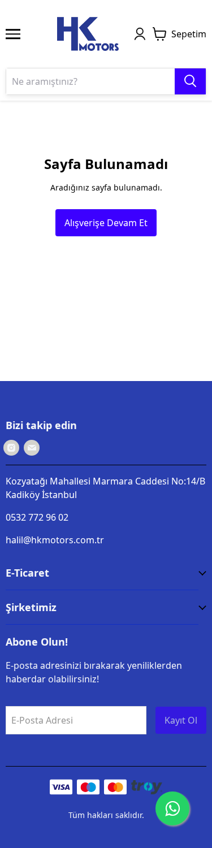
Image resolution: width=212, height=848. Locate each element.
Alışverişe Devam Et (106, 223)
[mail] (32, 448)
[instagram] (11, 448)
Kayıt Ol (181, 720)
